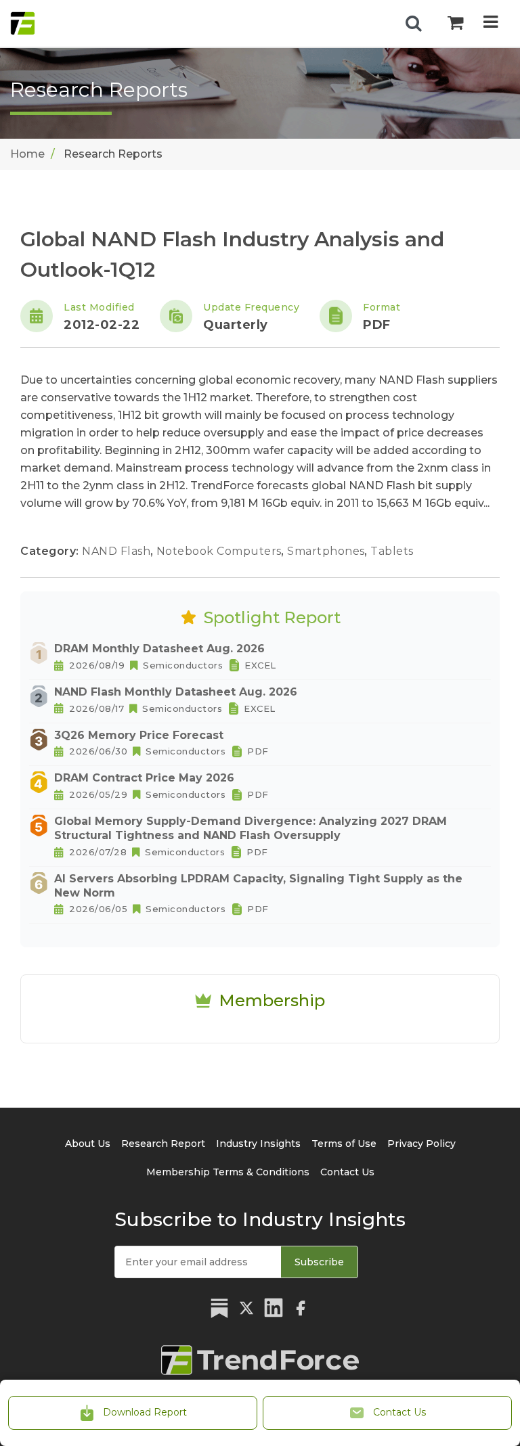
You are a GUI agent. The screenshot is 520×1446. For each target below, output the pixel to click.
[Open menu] (490, 23)
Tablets (392, 551)
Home (27, 154)
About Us (87, 1143)
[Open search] (413, 23)
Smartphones (327, 551)
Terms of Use (343, 1143)
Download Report (143, 1412)
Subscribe (319, 1262)
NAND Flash (118, 551)
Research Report (163, 1143)
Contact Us (398, 1412)
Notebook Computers (220, 551)
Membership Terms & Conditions (227, 1172)
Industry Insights (258, 1143)
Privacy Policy (421, 1143)
